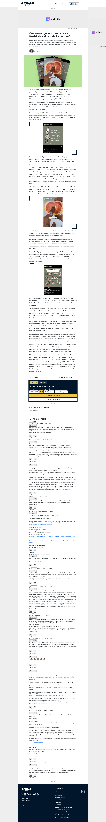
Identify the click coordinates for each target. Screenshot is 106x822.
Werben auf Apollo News (28, 807)
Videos (58, 3)
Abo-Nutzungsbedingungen (62, 809)
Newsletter (58, 799)
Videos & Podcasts (60, 797)
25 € (41, 391)
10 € (31, 392)
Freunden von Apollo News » (63, 820)
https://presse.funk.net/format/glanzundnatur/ (41, 524)
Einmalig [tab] (34, 382)
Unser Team (24, 798)
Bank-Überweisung (53, 399)
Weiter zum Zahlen (53, 395)
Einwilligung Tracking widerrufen (63, 814)
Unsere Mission (25, 800)
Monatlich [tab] (43, 382)
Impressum (58, 813)
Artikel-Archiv (59, 795)
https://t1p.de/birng (39, 742)
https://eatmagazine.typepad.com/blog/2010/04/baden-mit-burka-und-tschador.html (52, 536)
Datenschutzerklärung (61, 811)
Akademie (24, 802)
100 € (51, 392)
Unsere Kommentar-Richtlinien (63, 807)
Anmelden (58, 802)
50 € (46, 392)
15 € (36, 392)
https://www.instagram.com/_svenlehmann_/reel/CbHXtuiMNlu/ (46, 695)
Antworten (34, 438)
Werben (65, 3)
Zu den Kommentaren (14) (67, 377)
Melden (34, 425)
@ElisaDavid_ (39, 51)
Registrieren (58, 804)
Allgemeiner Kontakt (26, 805)
